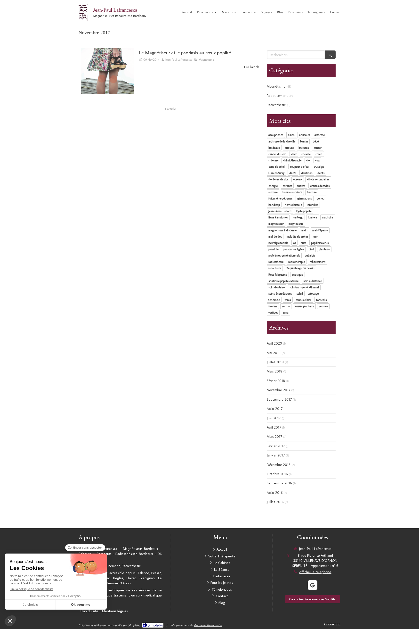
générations (304, 198)
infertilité (312, 205)
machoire (327, 217)
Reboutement (277, 95)
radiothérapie (296, 262)
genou (320, 198)
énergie (273, 186)
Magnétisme (276, 86)
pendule (273, 249)
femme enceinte (292, 192)
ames (291, 135)
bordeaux (274, 147)
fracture (312, 192)
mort (315, 236)
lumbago (298, 217)
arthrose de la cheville (281, 141)
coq (317, 160)
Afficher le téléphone (315, 572)
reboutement (317, 262)
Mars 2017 (274, 436)
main (304, 230)
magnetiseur (276, 223)
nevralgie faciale (278, 243)
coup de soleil (276, 166)
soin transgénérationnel (304, 287)
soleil (300, 293)
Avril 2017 (274, 427)
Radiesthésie (276, 104)
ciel (308, 160)
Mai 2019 (274, 352)
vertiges (273, 312)
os (294, 243)
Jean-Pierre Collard (279, 211)
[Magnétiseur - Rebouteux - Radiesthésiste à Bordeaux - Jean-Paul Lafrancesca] (84, 12)
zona (286, 312)
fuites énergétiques (280, 198)
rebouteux (274, 268)
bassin (304, 141)
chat (294, 154)
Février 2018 (276, 380)
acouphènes (275, 135)
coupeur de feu (299, 166)
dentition (307, 173)
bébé (316, 141)
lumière (312, 217)
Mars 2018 (274, 371)
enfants (287, 186)
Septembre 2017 (279, 399)
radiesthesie (275, 262)
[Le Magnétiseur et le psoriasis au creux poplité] (107, 71)
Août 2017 (274, 408)
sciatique (297, 274)
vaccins (272, 306)
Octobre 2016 (277, 474)
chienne (273, 160)
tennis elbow (303, 300)
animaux (304, 135)
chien (318, 154)
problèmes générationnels (284, 255)
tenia (288, 300)
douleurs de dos (278, 179)
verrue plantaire (304, 306)
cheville (306, 154)
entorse (273, 192)
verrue (286, 306)
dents (320, 173)
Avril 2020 (274, 343)
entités (301, 186)
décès (292, 173)
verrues (323, 306)
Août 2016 (275, 492)
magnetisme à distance (282, 230)
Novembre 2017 (278, 390)
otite (303, 243)
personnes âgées (293, 249)
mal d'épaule (320, 230)
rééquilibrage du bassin (300, 268)
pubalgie (310, 255)
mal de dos (275, 236)
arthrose (319, 135)
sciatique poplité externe (283, 281)
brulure (289, 147)
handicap (274, 205)
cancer (318, 147)
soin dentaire (276, 287)
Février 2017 (276, 446)
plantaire (324, 249)
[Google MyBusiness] (312, 585)
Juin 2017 (274, 418)
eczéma (297, 179)
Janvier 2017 (276, 455)
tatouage (313, 293)
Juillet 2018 (275, 362)
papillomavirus (320, 243)
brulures (303, 147)
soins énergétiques (280, 293)
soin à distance (312, 281)
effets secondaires (318, 179)
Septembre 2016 (279, 483)
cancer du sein (277, 154)
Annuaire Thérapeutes (208, 625)
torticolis (321, 300)
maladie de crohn (297, 236)
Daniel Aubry (276, 173)
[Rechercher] (330, 54)
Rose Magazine (277, 274)
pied (311, 249)
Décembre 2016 (278, 464)
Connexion (332, 624)
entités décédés (320, 186)
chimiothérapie (292, 160)
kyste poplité (304, 211)
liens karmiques (278, 217)
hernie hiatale (293, 205)
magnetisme (296, 223)
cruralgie (319, 166)
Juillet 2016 (275, 501)
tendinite (274, 300)
